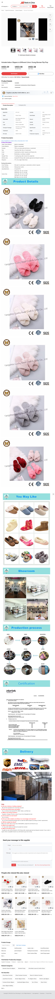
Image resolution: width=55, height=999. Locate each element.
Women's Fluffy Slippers (28, 10)
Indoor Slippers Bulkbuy (8, 985)
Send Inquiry (14, 73)
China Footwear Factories (21, 975)
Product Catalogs (22, 945)
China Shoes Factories (7, 975)
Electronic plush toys (45, 950)
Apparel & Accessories (9, 10)
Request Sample (25, 77)
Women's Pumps (21, 968)
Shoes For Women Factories (36, 975)
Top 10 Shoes (35, 982)
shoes (15, 953)
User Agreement (35, 993)
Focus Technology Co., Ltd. (18, 993)
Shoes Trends (44, 982)
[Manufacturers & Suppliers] (27, 2)
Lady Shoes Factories (7, 978)
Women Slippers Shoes (20, 978)
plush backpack (17, 950)
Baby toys (3, 950)
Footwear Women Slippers (8, 982)
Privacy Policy (48, 993)
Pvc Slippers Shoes (32, 978)
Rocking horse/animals (33, 950)
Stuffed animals (17, 948)
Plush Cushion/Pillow (32, 953)
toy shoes (3, 953)
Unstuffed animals (45, 948)
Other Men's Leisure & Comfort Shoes (36, 968)
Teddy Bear (3, 948)
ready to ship (30, 948)
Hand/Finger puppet (45, 953)
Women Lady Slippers (44, 978)
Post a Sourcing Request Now (42, 865)
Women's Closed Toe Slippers (9, 968)
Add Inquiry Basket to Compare (28, 55)
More (2, 988)
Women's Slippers (18, 10)
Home (2, 10)
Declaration (42, 993)
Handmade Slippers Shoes (23, 982)
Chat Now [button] (41, 73)
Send (14, 865)
